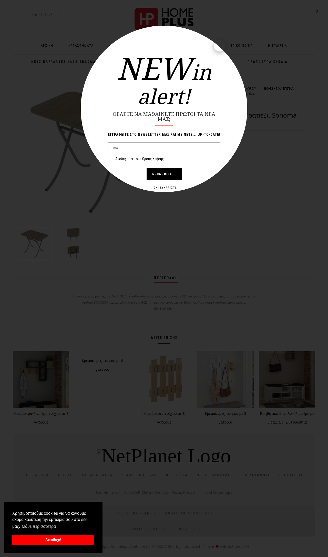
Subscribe (162, 174)
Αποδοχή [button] (53, 540)
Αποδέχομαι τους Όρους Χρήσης (139, 159)
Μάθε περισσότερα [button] (39, 526)
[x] (219, 45)
